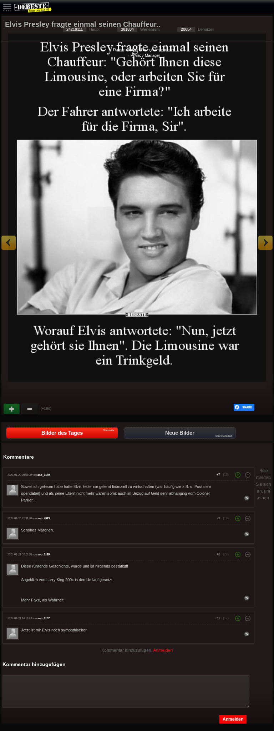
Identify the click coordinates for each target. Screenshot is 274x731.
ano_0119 (43, 554)
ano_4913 (43, 518)
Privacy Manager (145, 55)
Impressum (165, 49)
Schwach (30, 409)
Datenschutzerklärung (132, 49)
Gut (12, 409)
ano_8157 (43, 618)
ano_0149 (43, 475)
